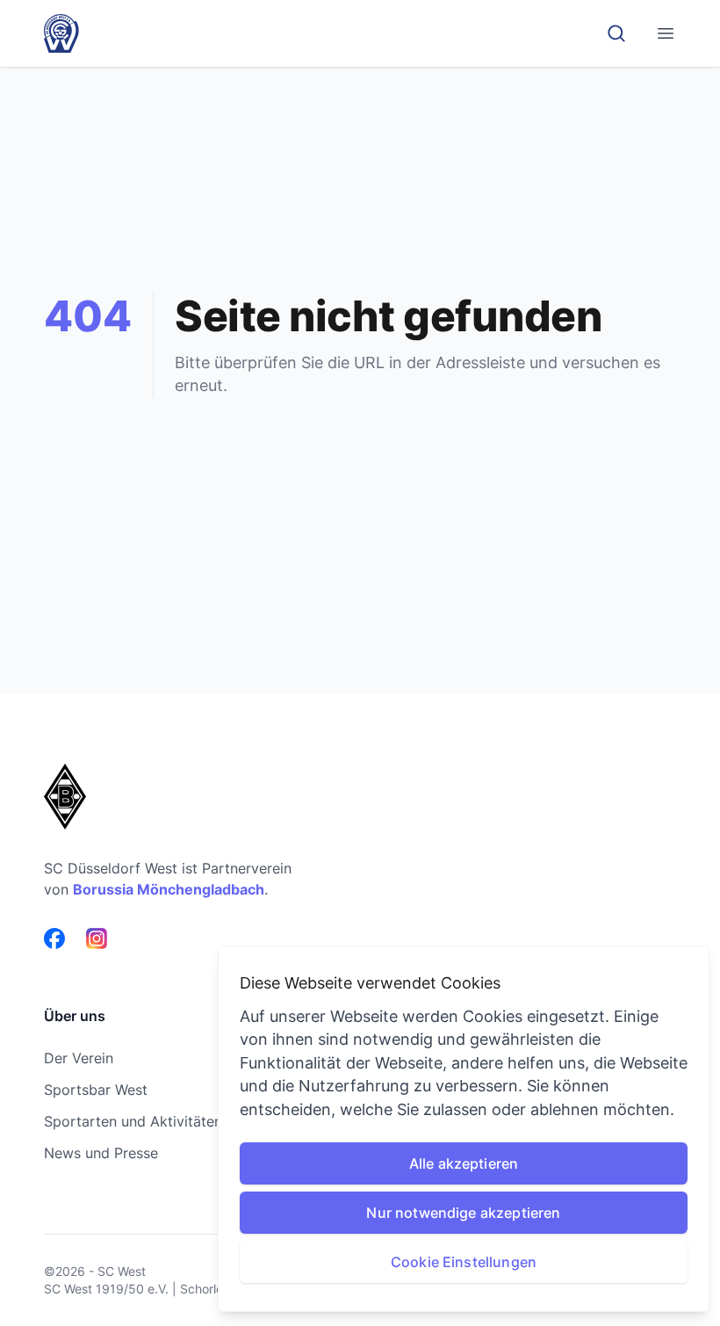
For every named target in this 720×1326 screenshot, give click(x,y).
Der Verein (78, 1058)
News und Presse (101, 1153)
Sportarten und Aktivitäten (133, 1121)
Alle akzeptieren (464, 1163)
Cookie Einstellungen (463, 1262)
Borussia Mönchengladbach (168, 889)
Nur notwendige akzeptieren (463, 1212)
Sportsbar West (96, 1089)
